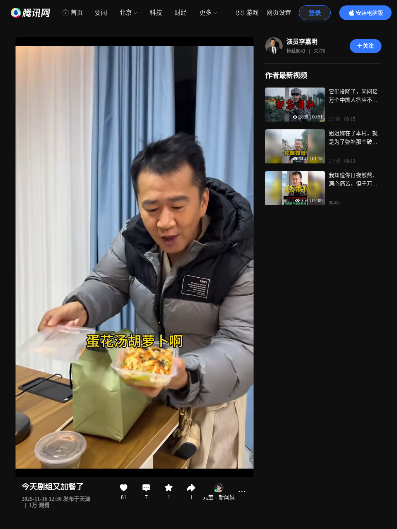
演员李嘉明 (302, 41)
